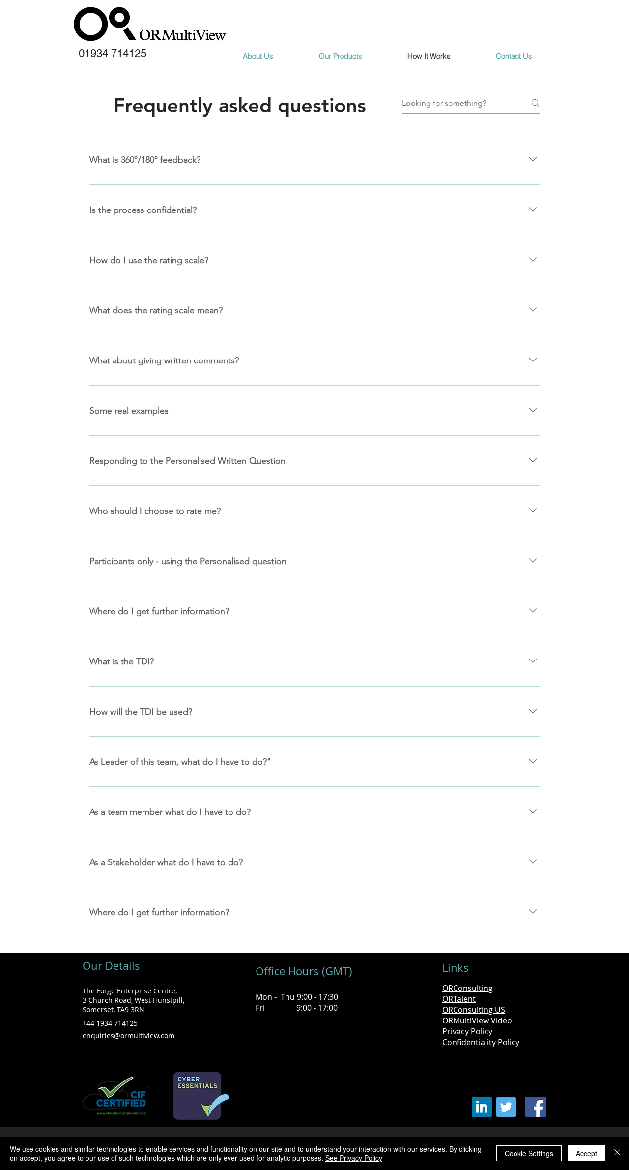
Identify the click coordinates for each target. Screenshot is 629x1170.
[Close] (617, 1153)
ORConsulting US (473, 1009)
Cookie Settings (529, 1153)
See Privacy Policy (353, 1158)
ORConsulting (467, 988)
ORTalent (459, 998)
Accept (586, 1153)
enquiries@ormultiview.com (128, 1035)
